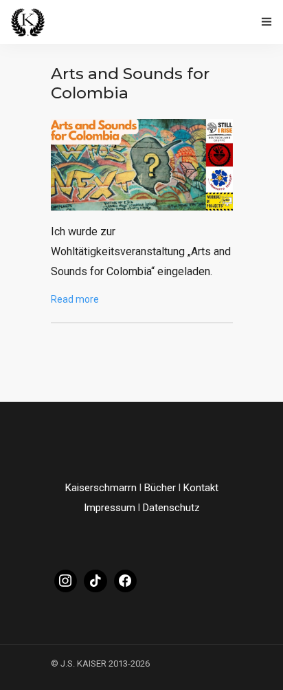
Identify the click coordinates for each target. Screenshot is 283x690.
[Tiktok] (95, 581)
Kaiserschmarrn (101, 488)
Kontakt (200, 488)
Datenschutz (171, 508)
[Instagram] (66, 581)
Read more (75, 299)
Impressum (109, 508)
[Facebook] (126, 581)
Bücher (160, 488)
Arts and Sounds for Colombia (130, 83)
